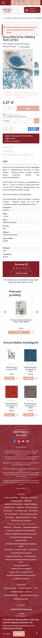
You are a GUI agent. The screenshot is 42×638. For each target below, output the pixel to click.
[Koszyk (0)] (26, 10)
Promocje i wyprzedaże (21, 565)
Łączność (29, 592)
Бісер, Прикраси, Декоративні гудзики (16, 44)
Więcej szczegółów (12, 141)
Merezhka (21, 584)
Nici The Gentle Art (11, 514)
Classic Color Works (11, 497)
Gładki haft (24, 497)
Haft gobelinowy (16, 501)
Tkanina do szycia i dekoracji (21, 520)
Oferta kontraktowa (11, 595)
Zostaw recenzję (21, 273)
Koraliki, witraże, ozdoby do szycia (22, 18)
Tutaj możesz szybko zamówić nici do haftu (21, 524)
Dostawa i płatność (25, 588)
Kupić (28, 108)
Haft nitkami (8, 549)
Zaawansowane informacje (12, 628)
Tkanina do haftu (30, 556)
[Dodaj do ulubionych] (11, 128)
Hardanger (28, 501)
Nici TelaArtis (33, 511)
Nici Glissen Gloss (32, 507)
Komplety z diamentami (14, 556)
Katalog (8, 18)
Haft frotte (34, 497)
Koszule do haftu (21, 540)
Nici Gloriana (8, 511)
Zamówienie (36, 120)
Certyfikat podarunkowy (21, 578)
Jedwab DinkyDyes (30, 504)
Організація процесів (30, 527)
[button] (5, 312)
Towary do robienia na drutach (21, 553)
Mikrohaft (20, 507)
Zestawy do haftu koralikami (21, 569)
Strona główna (3, 18)
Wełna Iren (7, 527)
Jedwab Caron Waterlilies (13, 504)
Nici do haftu (33, 549)
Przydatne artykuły (16, 592)
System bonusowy (10, 588)
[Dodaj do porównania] (5, 128)
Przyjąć (19, 634)
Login (27, 2)
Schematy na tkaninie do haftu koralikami (21, 530)
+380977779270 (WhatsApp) (21, 609)
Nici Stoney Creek (21, 511)
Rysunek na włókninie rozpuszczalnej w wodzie (21, 534)
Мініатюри (17, 527)
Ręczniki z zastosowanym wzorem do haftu (21, 575)
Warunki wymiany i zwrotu (29, 595)
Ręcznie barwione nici (23, 517)
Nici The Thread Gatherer (28, 514)
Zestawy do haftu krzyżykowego (21, 537)
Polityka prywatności (21, 599)
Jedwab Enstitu (9, 507)
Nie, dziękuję (6, 634)
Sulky (34, 517)
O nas (36, 588)
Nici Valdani (10, 517)
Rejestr (36, 2)
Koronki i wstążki (21, 549)
